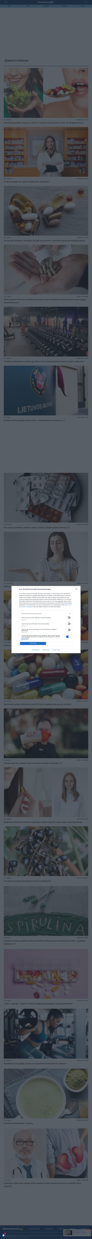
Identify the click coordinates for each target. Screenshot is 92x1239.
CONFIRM (33, 643)
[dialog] (46, 619)
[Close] (77, 589)
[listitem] (46, 614)
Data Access (46, 650)
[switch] (68, 617)
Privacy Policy (56, 650)
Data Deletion (36, 650)
